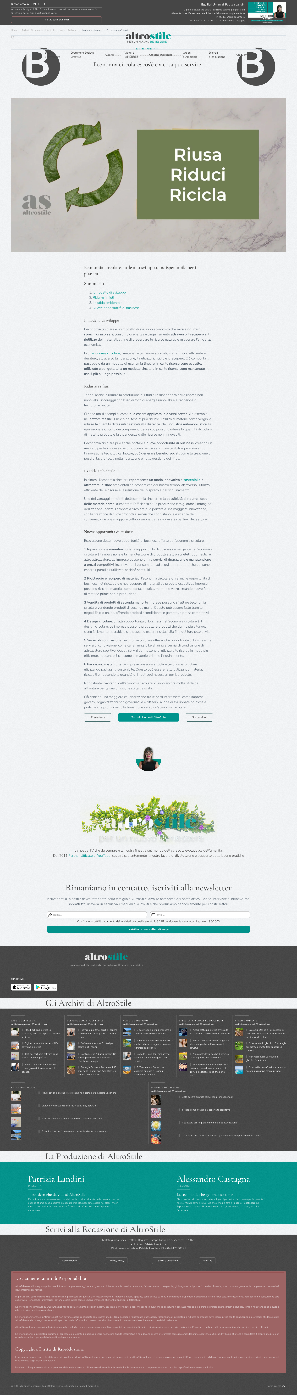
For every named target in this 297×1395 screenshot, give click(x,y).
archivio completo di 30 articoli (138, 1024)
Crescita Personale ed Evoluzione (201, 1020)
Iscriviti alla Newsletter (57, 19)
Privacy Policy (116, 1260)
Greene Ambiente (190, 55)
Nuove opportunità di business (116, 308)
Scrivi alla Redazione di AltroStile (105, 1229)
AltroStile (93, 1386)
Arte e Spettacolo (23, 1087)
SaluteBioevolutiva (52, 55)
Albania (109, 55)
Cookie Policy (69, 1260)
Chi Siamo (242, 55)
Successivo (199, 717)
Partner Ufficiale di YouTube (89, 855)
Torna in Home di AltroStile (148, 717)
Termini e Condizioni (167, 1260)
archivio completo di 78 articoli (194, 1024)
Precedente (98, 717)
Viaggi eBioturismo (131, 55)
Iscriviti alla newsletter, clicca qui (148, 929)
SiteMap (207, 1260)
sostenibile (192, 479)
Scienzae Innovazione (216, 55)
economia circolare (106, 353)
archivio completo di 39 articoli (250, 1024)
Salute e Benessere (23, 1020)
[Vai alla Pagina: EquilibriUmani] (267, 12)
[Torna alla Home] (148, 37)
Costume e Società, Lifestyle (85, 1020)
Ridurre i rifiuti (103, 297)
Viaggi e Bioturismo (135, 1020)
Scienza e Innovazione (165, 1087)
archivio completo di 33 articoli (166, 1091)
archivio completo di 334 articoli (83, 1024)
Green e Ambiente (246, 1020)
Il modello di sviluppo (109, 292)
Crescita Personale (161, 55)
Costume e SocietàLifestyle (82, 55)
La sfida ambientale (108, 302)
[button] (12, 37)
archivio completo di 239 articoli (27, 1024)
